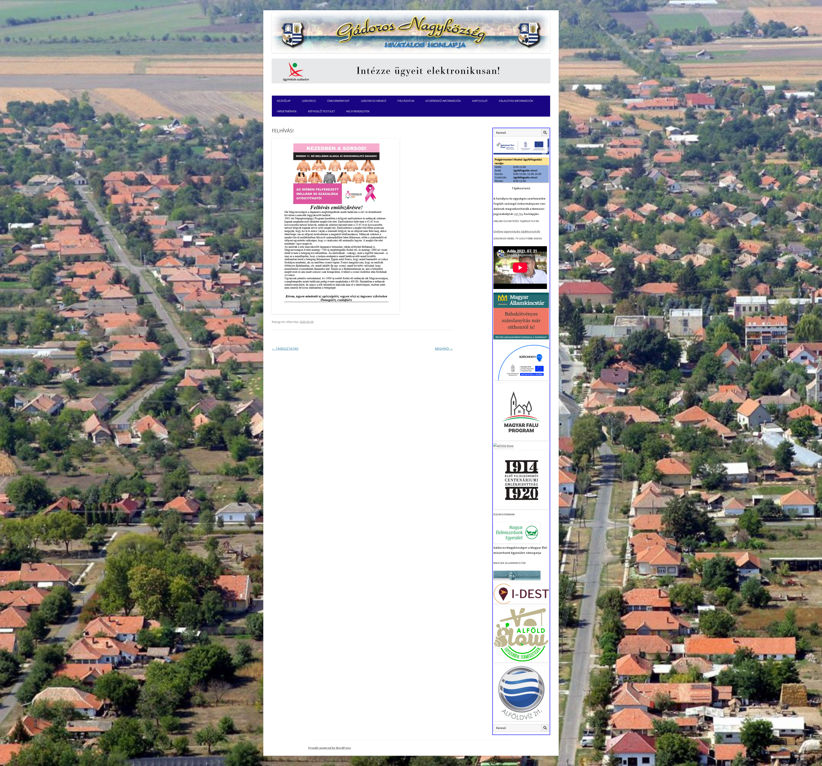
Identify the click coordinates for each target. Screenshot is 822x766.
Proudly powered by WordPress (329, 748)
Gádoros (309, 101)
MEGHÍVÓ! (444, 349)
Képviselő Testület (321, 111)
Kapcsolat (480, 101)
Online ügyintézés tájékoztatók (516, 231)
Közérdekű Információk (443, 101)
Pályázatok (406, 101)
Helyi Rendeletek (358, 111)
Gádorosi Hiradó (373, 101)
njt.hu (518, 214)
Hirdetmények (287, 111)
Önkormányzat (338, 101)
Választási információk (516, 101)
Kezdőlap (284, 101)
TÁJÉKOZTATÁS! (285, 349)
